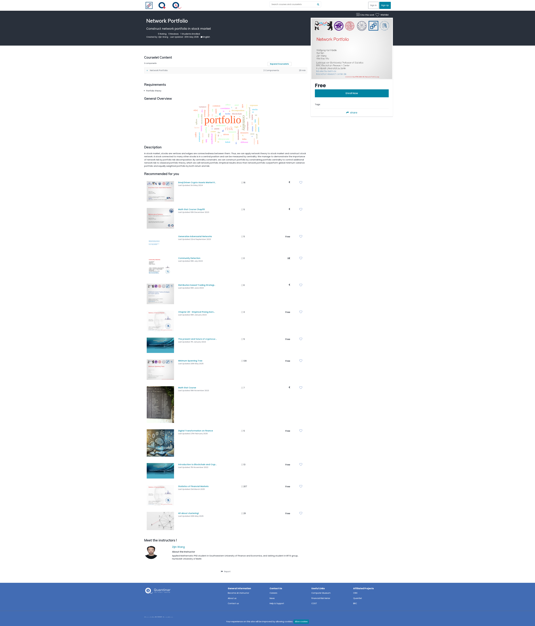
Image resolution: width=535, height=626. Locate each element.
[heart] (301, 182)
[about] (202, 37)
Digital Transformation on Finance (195, 430)
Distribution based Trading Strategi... (196, 285)
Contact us (233, 603)
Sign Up (385, 5)
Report (227, 571)
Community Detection (189, 258)
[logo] (157, 591)
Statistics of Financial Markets (193, 486)
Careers (273, 593)
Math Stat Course (187, 387)
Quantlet (357, 598)
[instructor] (151, 552)
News (272, 598)
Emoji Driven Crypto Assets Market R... (197, 182)
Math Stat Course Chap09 (191, 209)
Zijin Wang (163, 37)
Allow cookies (301, 621)
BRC (355, 603)
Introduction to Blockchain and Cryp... (197, 464)
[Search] (318, 4)
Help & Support (277, 603)
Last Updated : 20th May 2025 (184, 37)
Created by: (152, 37)
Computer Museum (321, 593)
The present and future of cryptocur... (197, 339)
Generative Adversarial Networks (195, 236)
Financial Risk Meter (320, 598)
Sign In (373, 5)
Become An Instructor (238, 593)
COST (314, 603)
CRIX (355, 593)
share (353, 112)
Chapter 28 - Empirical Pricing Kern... (196, 312)
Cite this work (367, 14)
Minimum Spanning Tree (190, 360)
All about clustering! (188, 513)
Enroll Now (352, 93)
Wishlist (384, 14)
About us (232, 598)
